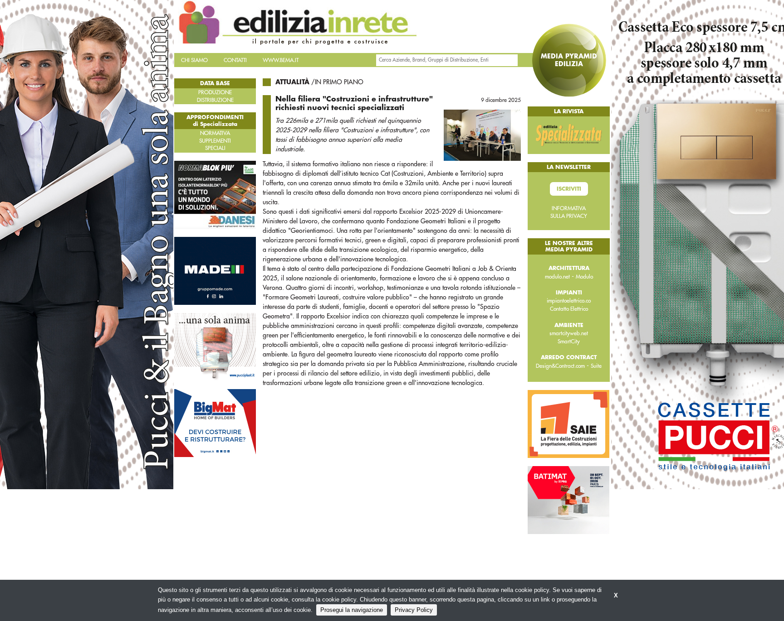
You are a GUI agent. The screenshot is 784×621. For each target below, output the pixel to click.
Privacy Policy (414, 610)
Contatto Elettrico (569, 309)
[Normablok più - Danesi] (215, 194)
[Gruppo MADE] (215, 270)
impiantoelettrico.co (569, 300)
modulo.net (557, 276)
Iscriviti (569, 189)
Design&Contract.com (560, 366)
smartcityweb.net (568, 333)
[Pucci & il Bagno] (215, 346)
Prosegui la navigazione (351, 610)
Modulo (584, 276)
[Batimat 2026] (568, 499)
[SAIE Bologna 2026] (568, 423)
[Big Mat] (215, 422)
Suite (596, 366)
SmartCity (569, 341)
